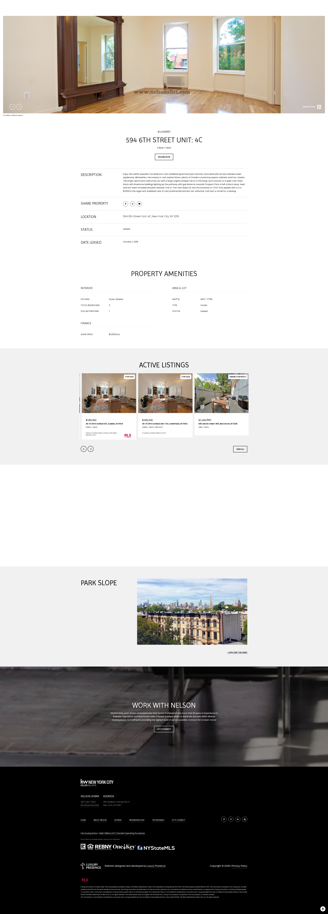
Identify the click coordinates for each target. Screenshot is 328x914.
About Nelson (100, 820)
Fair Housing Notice (89, 833)
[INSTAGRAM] (230, 819)
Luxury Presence (156, 865)
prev (12, 107)
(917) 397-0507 (88, 801)
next (19, 107)
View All (240, 449)
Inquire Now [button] (164, 157)
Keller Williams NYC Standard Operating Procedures (122, 833)
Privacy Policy (239, 865)
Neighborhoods (136, 820)
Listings (118, 820)
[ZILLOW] (244, 819)
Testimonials (158, 820)
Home (83, 820)
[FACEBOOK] (224, 819)
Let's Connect (164, 729)
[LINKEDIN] (237, 819)
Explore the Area (238, 652)
